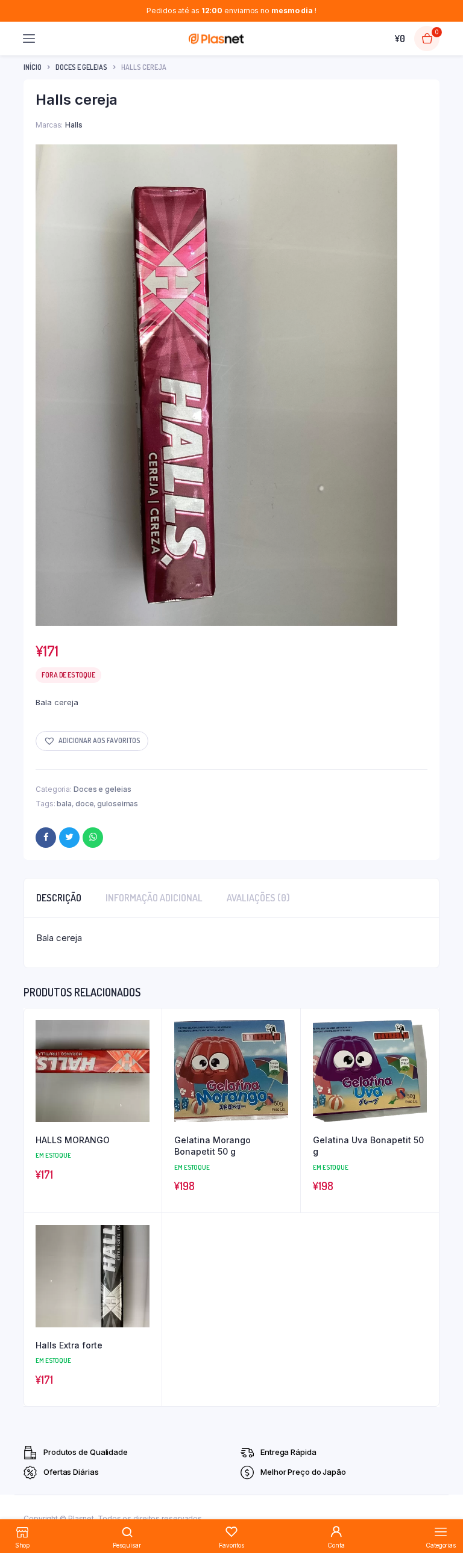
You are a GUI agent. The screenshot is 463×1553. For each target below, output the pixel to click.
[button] (92, 741)
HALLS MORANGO (73, 1140)
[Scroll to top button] (444, 1505)
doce (84, 803)
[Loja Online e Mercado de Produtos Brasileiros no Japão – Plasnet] (216, 38)
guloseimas (117, 803)
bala (64, 803)
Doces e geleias (81, 67)
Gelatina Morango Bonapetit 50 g (212, 1146)
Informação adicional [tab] (154, 898)
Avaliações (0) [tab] (258, 898)
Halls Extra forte (69, 1345)
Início (33, 67)
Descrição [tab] (58, 898)
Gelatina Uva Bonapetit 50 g (368, 1146)
